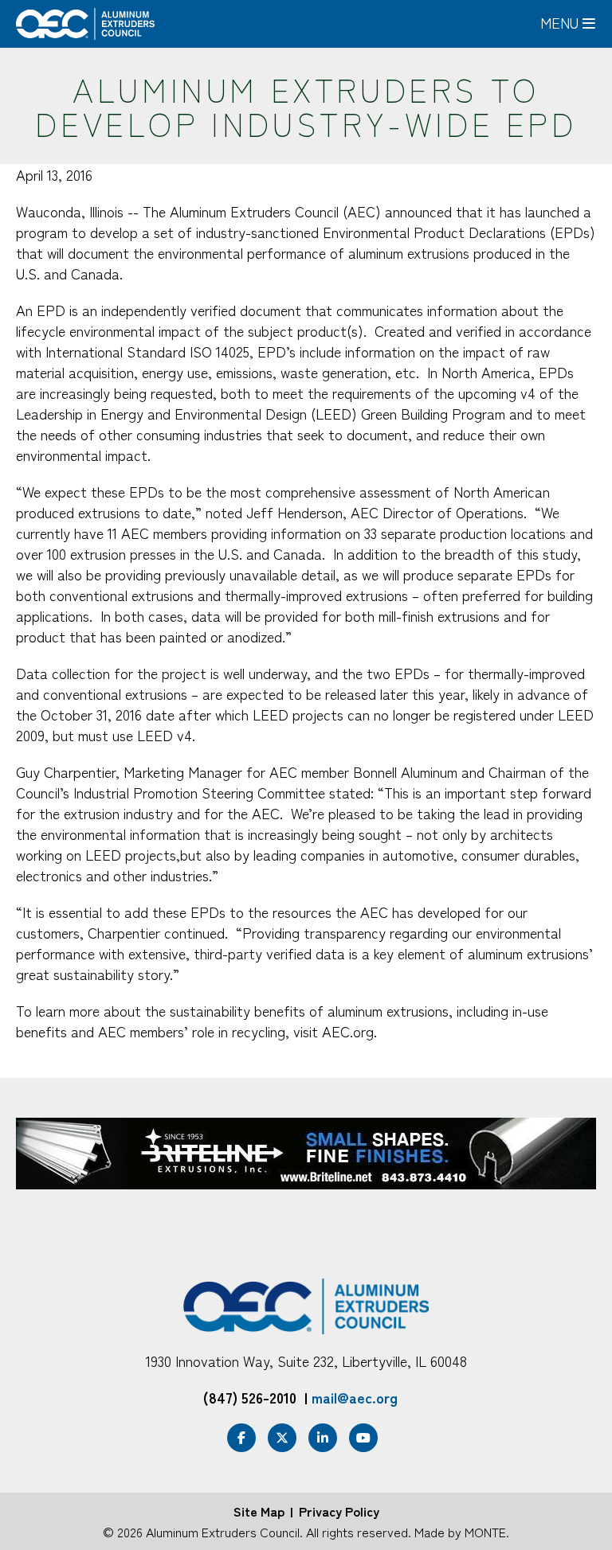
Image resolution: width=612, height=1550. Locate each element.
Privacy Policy (339, 1511)
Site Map (258, 1511)
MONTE (485, 1531)
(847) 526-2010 (249, 1397)
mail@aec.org (355, 1397)
